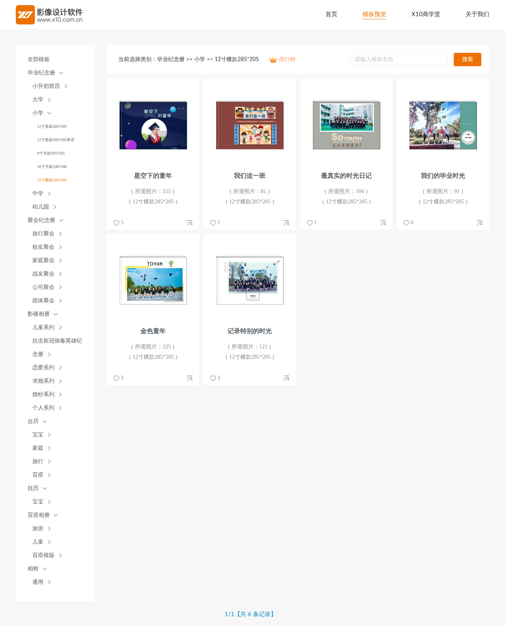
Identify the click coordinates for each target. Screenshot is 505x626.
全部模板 (39, 59)
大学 (37, 99)
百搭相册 (39, 515)
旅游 (37, 528)
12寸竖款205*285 (52, 126)
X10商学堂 (425, 14)
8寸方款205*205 (51, 153)
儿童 (37, 542)
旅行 (37, 461)
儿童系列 (43, 327)
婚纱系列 (43, 394)
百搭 (37, 475)
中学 (37, 193)
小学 (37, 113)
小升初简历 (46, 86)
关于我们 (477, 14)
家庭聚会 (43, 260)
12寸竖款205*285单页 (56, 140)
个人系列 (43, 408)
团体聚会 (43, 301)
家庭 (37, 448)
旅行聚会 (43, 234)
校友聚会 (43, 247)
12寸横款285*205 (52, 180)
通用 (37, 582)
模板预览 (374, 14)
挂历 (33, 488)
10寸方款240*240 (52, 166)
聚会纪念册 (41, 220)
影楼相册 (39, 314)
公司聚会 (43, 287)
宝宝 (37, 435)
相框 (33, 569)
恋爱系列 (43, 368)
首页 (331, 14)
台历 (33, 421)
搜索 (467, 59)
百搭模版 (43, 555)
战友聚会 (43, 274)
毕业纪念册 (41, 73)
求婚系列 (43, 381)
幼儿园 (40, 207)
